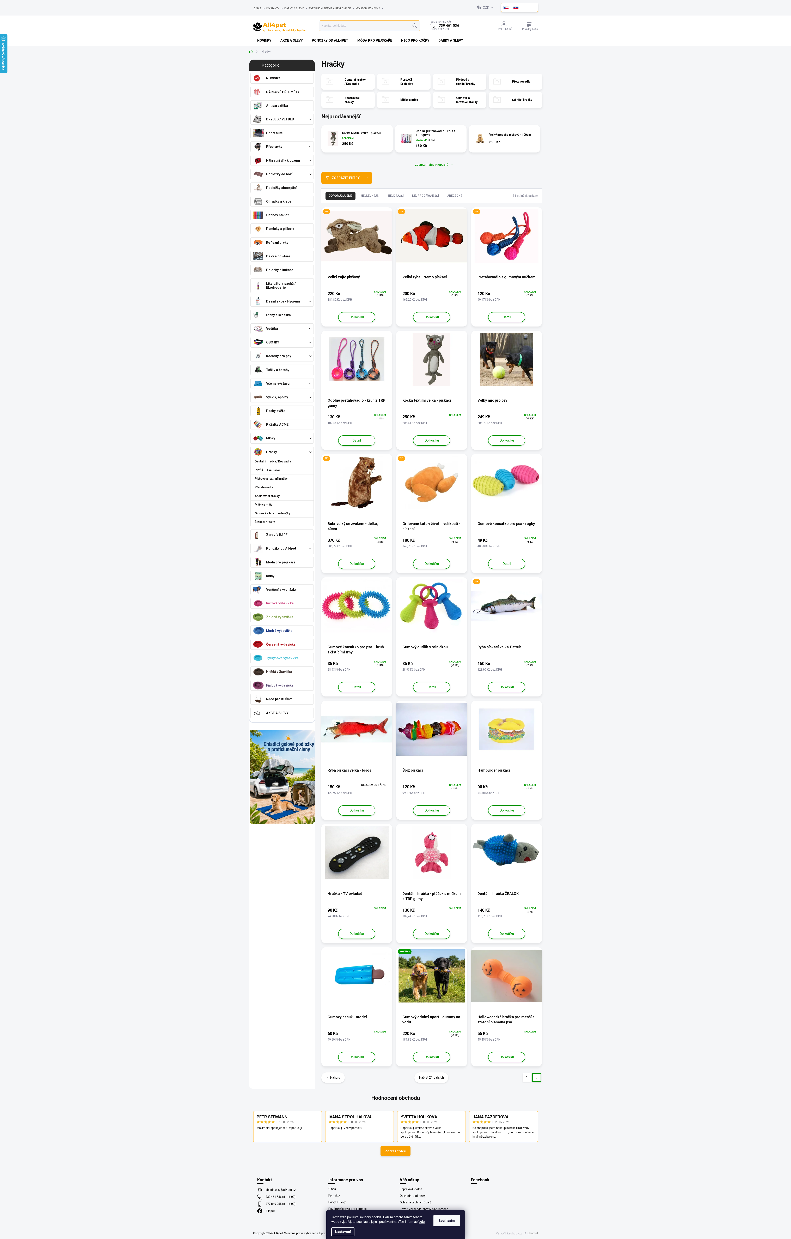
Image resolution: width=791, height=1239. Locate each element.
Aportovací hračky (267, 496)
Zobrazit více (395, 1151)
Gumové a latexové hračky (272, 513)
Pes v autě (274, 133)
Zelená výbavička (279, 617)
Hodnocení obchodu (395, 1098)
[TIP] (357, 238)
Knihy (270, 576)
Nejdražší (396, 195)
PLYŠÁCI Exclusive (267, 470)
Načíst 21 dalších (431, 1077)
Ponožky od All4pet (281, 548)
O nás (257, 8)
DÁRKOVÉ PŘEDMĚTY (283, 92)
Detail (507, 317)
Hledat (415, 26)
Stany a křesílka (278, 315)
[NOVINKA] (431, 978)
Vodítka (272, 329)
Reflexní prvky (277, 243)
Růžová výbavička (280, 603)
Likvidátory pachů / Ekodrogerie (281, 285)
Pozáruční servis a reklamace (330, 8)
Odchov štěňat (277, 215)
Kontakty (272, 8)
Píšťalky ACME (277, 424)
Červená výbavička (281, 644)
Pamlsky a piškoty (280, 229)
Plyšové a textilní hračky (271, 478)
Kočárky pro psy (278, 356)
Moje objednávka (368, 8)
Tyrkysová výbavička (282, 658)
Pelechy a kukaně (279, 270)
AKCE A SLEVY (277, 713)
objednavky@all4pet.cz (281, 1189)
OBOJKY (272, 342)
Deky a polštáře (278, 256)
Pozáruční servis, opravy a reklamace (424, 1209)
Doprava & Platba (411, 1189)
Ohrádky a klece (278, 201)
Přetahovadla (264, 487)
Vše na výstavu (278, 383)
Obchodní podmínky (413, 1195)
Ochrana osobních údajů (415, 1202)
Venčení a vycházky (281, 590)
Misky (270, 438)
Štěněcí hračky (265, 521)
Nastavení (343, 1232)
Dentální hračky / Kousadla (273, 461)
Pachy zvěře (275, 411)
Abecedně (454, 195)
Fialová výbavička (279, 685)
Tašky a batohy (277, 370)
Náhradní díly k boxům (283, 160)
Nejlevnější (370, 195)
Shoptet (533, 1233)
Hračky (271, 452)
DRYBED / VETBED (280, 119)
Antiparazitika (277, 106)
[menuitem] (264, 40)
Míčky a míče (263, 504)
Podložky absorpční (281, 188)
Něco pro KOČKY (279, 699)
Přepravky (274, 147)
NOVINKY (273, 78)
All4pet (270, 1211)
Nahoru (335, 1077)
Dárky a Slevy (294, 8)
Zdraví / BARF (276, 535)
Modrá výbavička (279, 631)
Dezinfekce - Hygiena (283, 301)
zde (422, 1222)
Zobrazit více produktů (431, 164)
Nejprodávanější (425, 195)
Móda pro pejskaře (281, 562)
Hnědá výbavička (279, 672)
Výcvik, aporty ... (278, 397)
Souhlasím (447, 1221)
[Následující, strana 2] (536, 1077)
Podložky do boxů (279, 174)
